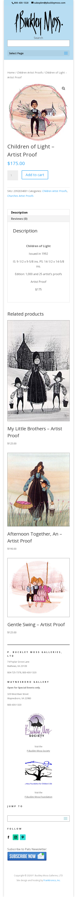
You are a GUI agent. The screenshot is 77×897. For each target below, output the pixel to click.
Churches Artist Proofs (20, 195)
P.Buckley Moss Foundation (38, 796)
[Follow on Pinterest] (23, 837)
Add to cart (35, 174)
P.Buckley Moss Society (38, 750)
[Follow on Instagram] (15, 837)
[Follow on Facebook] (8, 837)
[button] (63, 88)
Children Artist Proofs (30, 72)
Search (38, 38)
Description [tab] (19, 212)
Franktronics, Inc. (52, 880)
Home (11, 72)
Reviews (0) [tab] (19, 219)
